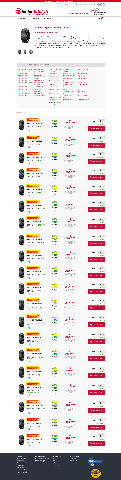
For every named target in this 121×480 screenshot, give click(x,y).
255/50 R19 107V (25, 80)
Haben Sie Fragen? (40, 461)
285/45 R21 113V (69, 73)
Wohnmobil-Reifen (22, 472)
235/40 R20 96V (38, 75)
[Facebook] (98, 4)
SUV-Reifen (20, 467)
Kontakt (54, 461)
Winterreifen (20, 461)
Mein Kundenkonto (68, 4)
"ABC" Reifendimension (42, 458)
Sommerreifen (21, 458)
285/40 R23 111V (83, 77)
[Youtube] (104, 4)
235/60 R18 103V (23, 79)
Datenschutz (56, 465)
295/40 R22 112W (54, 88)
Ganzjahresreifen (22, 463)
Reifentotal (47, 19)
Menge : (94, 121)
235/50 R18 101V (23, 77)
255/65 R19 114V (39, 90)
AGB (53, 463)
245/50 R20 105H (39, 80)
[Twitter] (101, 4)
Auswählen (97, 128)
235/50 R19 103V (25, 93)
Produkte (21, 19)
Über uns (73, 458)
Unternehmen (74, 456)
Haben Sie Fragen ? (82, 4)
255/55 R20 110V (39, 92)
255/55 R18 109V (23, 73)
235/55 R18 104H (23, 75)
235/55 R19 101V (23, 95)
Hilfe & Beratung (40, 456)
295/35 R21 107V (69, 69)
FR (94, 4)
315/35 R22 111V (82, 82)
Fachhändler (34, 19)
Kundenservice (56, 456)
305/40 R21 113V (69, 82)
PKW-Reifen (20, 465)
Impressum (73, 461)
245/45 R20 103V (38, 93)
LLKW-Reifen (21, 470)
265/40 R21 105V (69, 71)
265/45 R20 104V (54, 101)
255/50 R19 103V (39, 69)
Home (54, 458)
